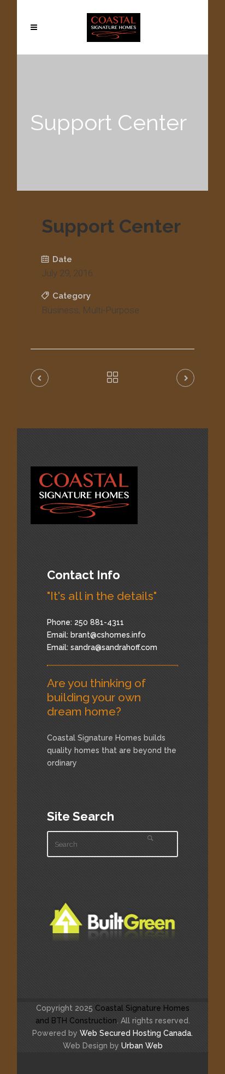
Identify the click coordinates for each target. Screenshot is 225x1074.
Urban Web (142, 1045)
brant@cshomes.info (108, 634)
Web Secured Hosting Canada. (136, 1033)
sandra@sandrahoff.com (113, 647)
